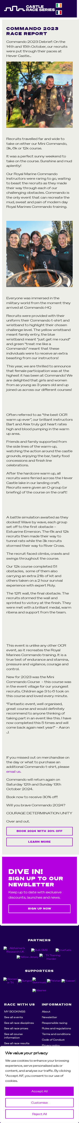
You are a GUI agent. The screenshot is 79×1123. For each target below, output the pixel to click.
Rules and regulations (56, 1028)
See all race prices (16, 1028)
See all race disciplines (19, 1023)
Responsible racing (54, 1023)
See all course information (13, 1035)
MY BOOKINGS (14, 1011)
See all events (13, 1017)
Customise (39, 1103)
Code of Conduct (53, 1039)
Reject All (39, 1114)
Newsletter (49, 1017)
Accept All (39, 1091)
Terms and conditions (56, 1034)
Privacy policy (51, 1045)
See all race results (16, 1043)
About (46, 1011)
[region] (39, 1084)
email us (13, 771)
